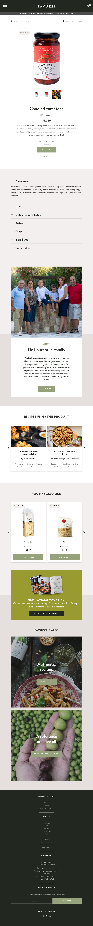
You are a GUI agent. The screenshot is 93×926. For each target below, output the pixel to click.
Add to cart (46, 149)
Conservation (22, 248)
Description (22, 181)
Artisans (46, 828)
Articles (46, 826)
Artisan (19, 223)
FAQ (46, 834)
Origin (19, 231)
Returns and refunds (46, 808)
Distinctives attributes (28, 215)
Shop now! (69, 13)
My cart (46, 803)
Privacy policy (46, 847)
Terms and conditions (47, 845)
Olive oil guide (46, 831)
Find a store (46, 156)
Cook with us (46, 681)
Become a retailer (46, 842)
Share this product (73, 21)
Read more (46, 388)
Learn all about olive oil (46, 754)
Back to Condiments (22, 21)
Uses (18, 206)
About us (47, 823)
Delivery (46, 805)
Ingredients (21, 240)
